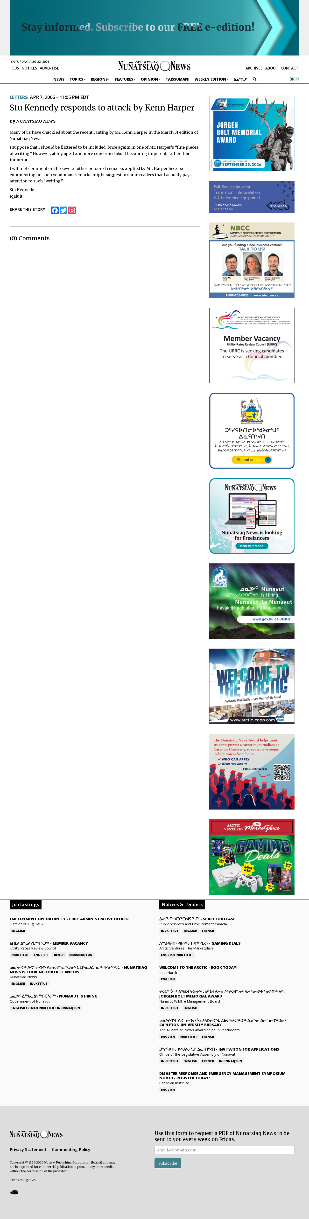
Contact (289, 68)
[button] (14, 1192)
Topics (76, 79)
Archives (254, 68)
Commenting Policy (71, 1149)
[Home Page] (154, 65)
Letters (19, 97)
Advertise (49, 68)
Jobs (15, 68)
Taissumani (178, 79)
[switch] (294, 79)
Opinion (149, 79)
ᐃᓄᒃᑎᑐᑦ (241, 79)
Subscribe (167, 1163)
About (271, 68)
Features (124, 79)
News (58, 79)
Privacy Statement (28, 1149)
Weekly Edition (210, 79)
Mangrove (27, 1180)
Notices (29, 68)
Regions (99, 79)
